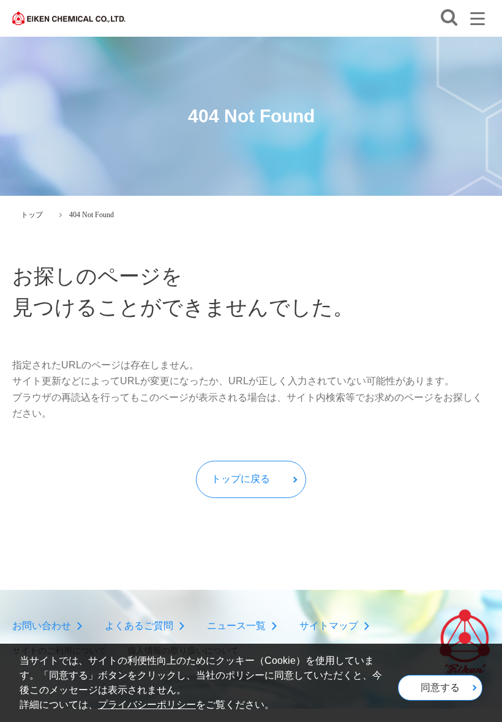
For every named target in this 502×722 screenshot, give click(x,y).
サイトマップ (328, 625)
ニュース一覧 (236, 625)
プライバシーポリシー (147, 704)
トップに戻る (240, 479)
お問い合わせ (41, 625)
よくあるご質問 (139, 625)
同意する (440, 687)
